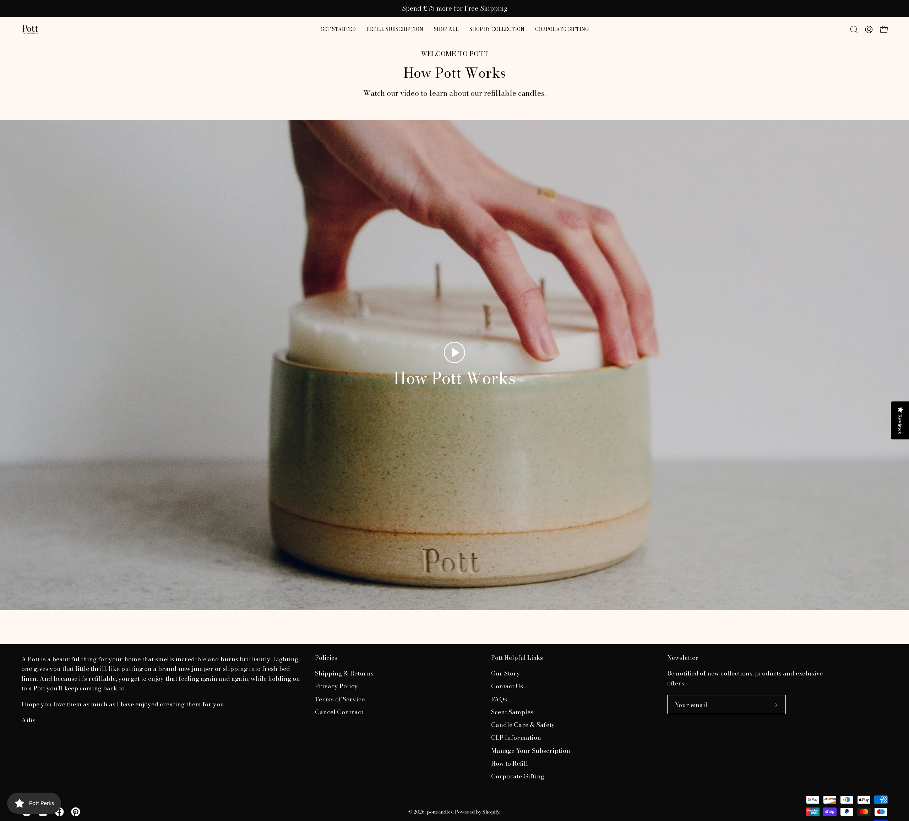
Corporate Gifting (517, 776)
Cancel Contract (339, 712)
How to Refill (509, 763)
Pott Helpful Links (517, 658)
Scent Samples (512, 712)
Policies (326, 658)
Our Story (505, 673)
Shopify (491, 811)
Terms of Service (340, 699)
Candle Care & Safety (523, 725)
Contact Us (507, 686)
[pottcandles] (30, 29)
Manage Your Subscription (530, 750)
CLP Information (516, 738)
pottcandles (440, 811)
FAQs (499, 699)
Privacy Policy (336, 686)
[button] (446, 29)
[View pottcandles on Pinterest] (75, 811)
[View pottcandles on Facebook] (59, 811)
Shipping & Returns (344, 673)
